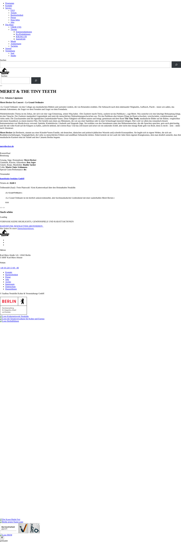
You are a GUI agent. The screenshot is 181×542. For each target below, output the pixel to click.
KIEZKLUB (21, 36)
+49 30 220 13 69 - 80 (9, 268)
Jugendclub (20, 39)
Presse (13, 17)
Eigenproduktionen (24, 32)
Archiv (8, 282)
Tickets (14, 13)
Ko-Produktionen (23, 34)
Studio (13, 55)
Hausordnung (11, 289)
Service (8, 8)
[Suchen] (176, 64)
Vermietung (10, 51)
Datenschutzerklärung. (25, 229)
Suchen (3, 60)
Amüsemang (16, 44)
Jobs (12, 22)
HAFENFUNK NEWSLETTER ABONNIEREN (22, 226)
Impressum (9, 284)
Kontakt (8, 5)
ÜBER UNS (16, 27)
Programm (9, 3)
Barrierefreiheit (17, 15)
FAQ (13, 10)
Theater (14, 29)
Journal (8, 48)
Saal (12, 53)
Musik (13, 41)
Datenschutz (10, 286)
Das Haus (9, 25)
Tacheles (14, 46)
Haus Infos (15, 20)
